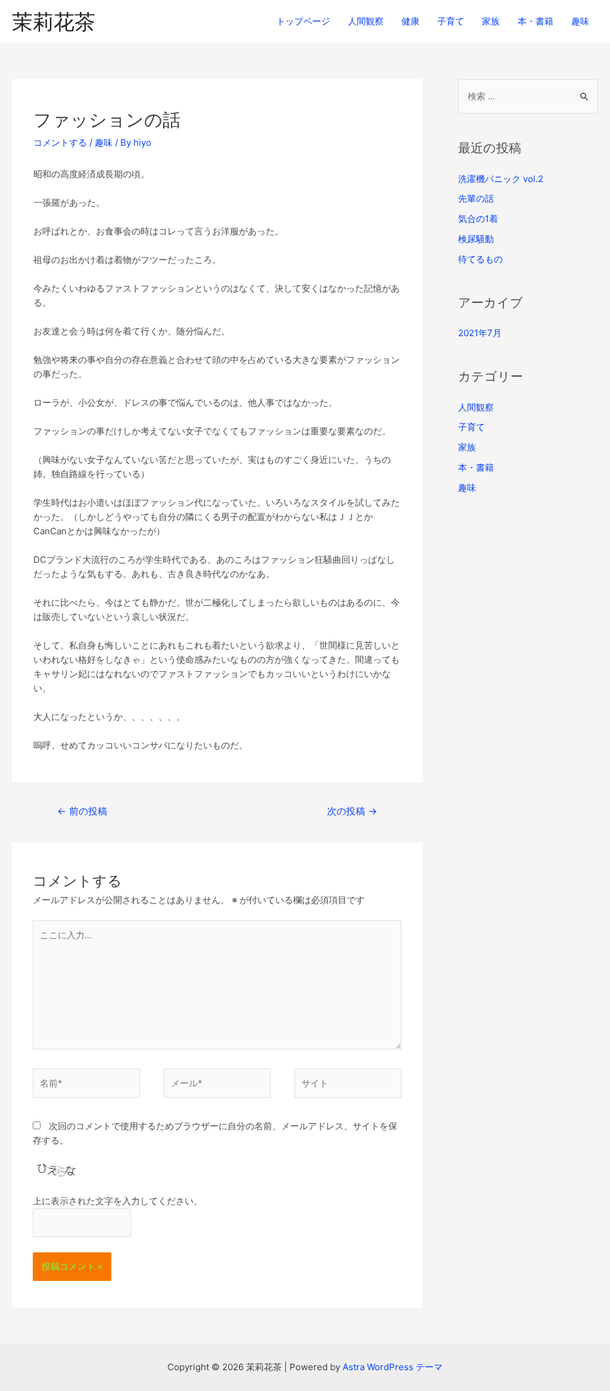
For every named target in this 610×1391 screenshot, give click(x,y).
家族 (491, 21)
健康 (410, 21)
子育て (450, 21)
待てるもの (480, 259)
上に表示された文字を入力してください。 (118, 1201)
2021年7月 (480, 333)
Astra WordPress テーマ (393, 1367)
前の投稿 (82, 811)
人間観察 (366, 21)
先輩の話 (476, 198)
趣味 (580, 21)
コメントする (60, 142)
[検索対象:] (528, 96)
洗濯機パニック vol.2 (500, 178)
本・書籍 (535, 21)
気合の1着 (478, 218)
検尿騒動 (476, 239)
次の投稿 (352, 811)
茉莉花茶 (53, 21)
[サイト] (348, 1085)
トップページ (303, 21)
